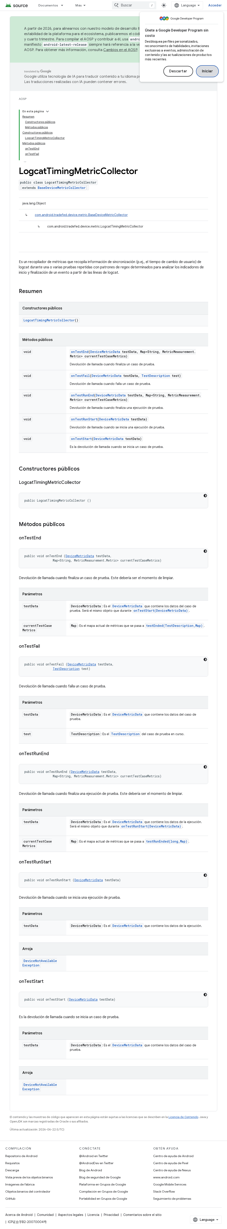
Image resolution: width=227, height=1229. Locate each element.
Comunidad (45, 1215)
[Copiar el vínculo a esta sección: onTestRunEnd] (53, 754)
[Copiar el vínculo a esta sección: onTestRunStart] (55, 862)
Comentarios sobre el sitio (142, 1215)
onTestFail (80, 376)
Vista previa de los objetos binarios (29, 1177)
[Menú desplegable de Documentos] (64, 5)
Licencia (93, 1215)
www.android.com (166, 1177)
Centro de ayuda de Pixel (170, 1163)
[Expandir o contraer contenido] (47, 111)
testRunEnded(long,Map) (166, 841)
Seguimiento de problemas (172, 1199)
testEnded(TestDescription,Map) (174, 625)
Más (78, 5)
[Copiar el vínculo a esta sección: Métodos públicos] (69, 524)
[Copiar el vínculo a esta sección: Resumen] (46, 291)
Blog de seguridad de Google (100, 1177)
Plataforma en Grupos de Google (102, 1184)
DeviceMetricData (105, 352)
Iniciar (207, 71)
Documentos (48, 5)
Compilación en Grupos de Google (103, 1191)
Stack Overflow (164, 1191)
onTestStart (81, 439)
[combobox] (134, 5)
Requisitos (12, 1163)
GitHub (10, 1199)
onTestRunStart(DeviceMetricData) (151, 826)
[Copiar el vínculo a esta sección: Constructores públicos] (84, 469)
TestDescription (155, 376)
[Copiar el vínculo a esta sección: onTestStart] (47, 981)
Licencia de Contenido (183, 1117)
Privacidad (111, 1215)
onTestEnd (79, 352)
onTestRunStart (84, 419)
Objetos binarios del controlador (27, 1191)
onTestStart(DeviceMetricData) (160, 610)
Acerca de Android (19, 1215)
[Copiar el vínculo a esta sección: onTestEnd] (45, 538)
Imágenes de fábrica (20, 1184)
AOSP (22, 99)
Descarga (12, 1170)
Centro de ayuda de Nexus (172, 1170)
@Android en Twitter (93, 1156)
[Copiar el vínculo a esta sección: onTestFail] (44, 646)
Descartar (178, 71)
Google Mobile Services (169, 1184)
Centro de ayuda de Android (173, 1156)
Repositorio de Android (21, 1156)
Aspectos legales (70, 1215)
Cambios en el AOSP (120, 50)
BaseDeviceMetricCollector (62, 188)
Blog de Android (90, 1170)
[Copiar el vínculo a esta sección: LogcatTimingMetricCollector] (85, 482)
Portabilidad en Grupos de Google (103, 1199)
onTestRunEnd (82, 395)
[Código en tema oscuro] (205, 495)
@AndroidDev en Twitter (96, 1163)
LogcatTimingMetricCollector (49, 320)
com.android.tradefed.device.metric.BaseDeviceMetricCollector (81, 215)
